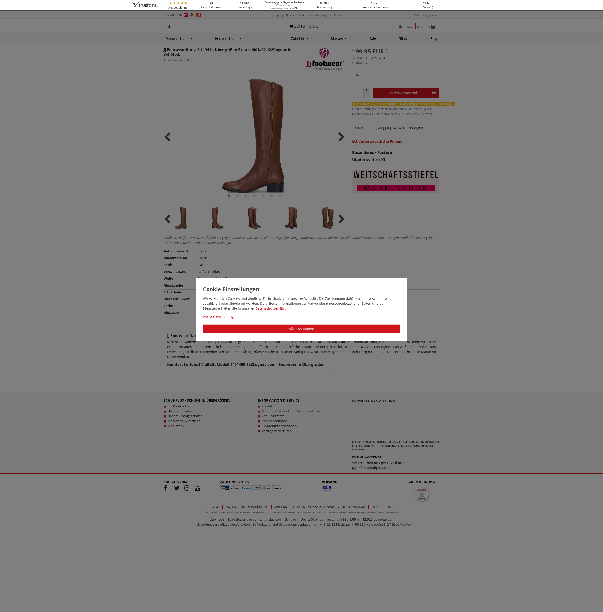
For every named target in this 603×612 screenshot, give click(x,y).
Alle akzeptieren (301, 328)
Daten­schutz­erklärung (272, 308)
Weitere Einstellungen (220, 316)
